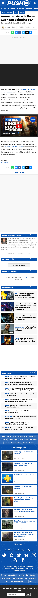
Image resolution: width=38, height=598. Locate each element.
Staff (14, 436)
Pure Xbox (21, 575)
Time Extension (31, 575)
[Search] (35, 3)
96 (23, 173)
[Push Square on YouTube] (11, 555)
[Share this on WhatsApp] (12, 32)
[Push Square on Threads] (15, 560)
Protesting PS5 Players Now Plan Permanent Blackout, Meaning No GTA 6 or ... (19, 383)
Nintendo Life (11, 575)
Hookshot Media (12, 566)
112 (12, 332)
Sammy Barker (11, 27)
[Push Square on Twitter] (19, 555)
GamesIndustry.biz (17, 581)
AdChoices (21, 568)
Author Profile (12, 253)
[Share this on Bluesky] (16, 32)
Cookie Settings (16, 443)
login (25, 277)
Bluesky (21, 253)
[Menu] (3, 3)
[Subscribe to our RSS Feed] (4, 555)
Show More (18, 544)
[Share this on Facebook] (19, 32)
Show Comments (19, 265)
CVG (26, 581)
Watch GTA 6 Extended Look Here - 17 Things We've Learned (19, 406)
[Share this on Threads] (27, 32)
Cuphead (22, 12)
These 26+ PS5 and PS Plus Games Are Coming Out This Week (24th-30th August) (20, 389)
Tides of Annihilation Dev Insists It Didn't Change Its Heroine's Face (20, 429)
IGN (26, 578)
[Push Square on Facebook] (22, 560)
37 (12, 343)
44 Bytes (13, 568)
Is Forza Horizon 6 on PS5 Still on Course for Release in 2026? (20, 412)
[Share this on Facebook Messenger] (30, 32)
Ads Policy (33, 439)
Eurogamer (32, 578)
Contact (4, 439)
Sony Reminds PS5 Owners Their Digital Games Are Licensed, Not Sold (20, 377)
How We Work (22, 436)
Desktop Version (28, 443)
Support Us (32, 436)
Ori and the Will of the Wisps (13, 147)
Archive (7, 443)
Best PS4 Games (6, 163)
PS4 (16, 12)
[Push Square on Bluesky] (26, 555)
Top (4, 436)
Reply (28, 253)
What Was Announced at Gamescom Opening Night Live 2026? (20, 417)
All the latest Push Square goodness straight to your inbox (19, 589)
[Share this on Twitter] (23, 32)
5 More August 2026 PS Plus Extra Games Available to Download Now (18, 400)
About (9, 436)
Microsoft (10, 12)
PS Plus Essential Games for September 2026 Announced (20, 394)
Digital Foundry (6, 578)
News (3, 12)
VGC (7, 581)
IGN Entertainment (28, 566)
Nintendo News (18, 578)
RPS (30, 581)
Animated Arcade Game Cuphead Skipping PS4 (18, 17)
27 (12, 321)
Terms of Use (23, 439)
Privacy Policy (13, 439)
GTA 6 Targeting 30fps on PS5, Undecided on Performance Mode (17, 423)
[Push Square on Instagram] (34, 555)
